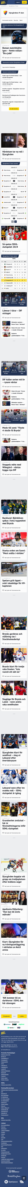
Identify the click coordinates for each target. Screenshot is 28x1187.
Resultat (16, 20)
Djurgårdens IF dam (13, 6)
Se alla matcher (14, 108)
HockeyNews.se (4, 6)
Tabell (20, 20)
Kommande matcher (7, 20)
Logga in (18, 2)
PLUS (24, 2)
